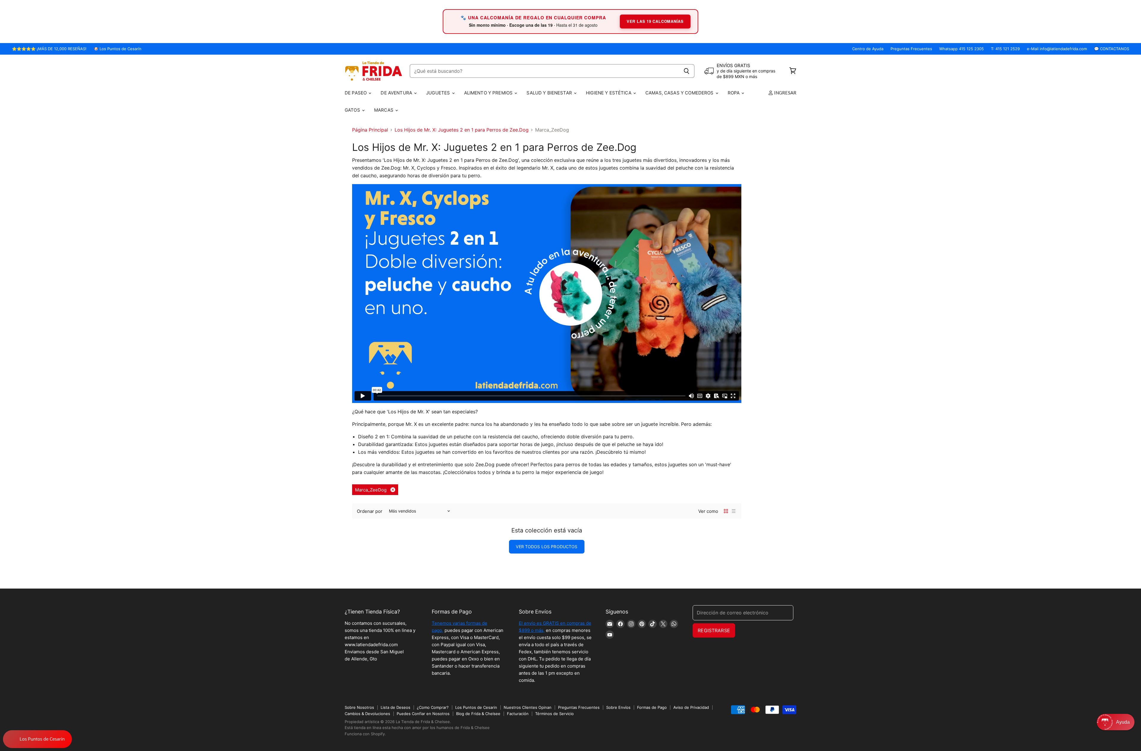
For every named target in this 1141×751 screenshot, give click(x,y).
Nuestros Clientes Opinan (527, 707)
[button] (1115, 722)
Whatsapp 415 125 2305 (961, 49)
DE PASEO (356, 93)
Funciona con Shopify (365, 733)
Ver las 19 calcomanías (655, 21)
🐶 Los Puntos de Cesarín (117, 49)
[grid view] (726, 511)
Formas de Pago (652, 707)
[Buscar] (686, 71)
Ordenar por (369, 511)
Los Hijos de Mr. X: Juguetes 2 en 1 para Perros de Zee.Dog (462, 129)
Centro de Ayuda (867, 49)
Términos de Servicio (554, 713)
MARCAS (384, 110)
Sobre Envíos (618, 707)
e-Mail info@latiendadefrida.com (1057, 49)
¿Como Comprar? (433, 707)
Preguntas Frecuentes (911, 49)
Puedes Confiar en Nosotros (423, 713)
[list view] (734, 511)
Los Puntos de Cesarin (476, 707)
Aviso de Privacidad (691, 707)
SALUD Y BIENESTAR (550, 93)
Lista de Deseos (395, 707)
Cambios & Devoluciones (367, 713)
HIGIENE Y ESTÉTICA (609, 93)
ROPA (734, 93)
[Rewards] (37, 739)
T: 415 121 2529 (1005, 49)
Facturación (518, 713)
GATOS (353, 110)
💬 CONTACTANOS (1111, 49)
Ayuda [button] (1123, 722)
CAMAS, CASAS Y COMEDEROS (680, 93)
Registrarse (714, 630)
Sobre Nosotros (359, 707)
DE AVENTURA (397, 93)
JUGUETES (438, 93)
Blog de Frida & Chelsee (478, 713)
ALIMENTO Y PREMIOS (489, 93)
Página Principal (370, 129)
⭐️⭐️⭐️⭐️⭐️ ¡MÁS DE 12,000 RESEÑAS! (49, 49)
